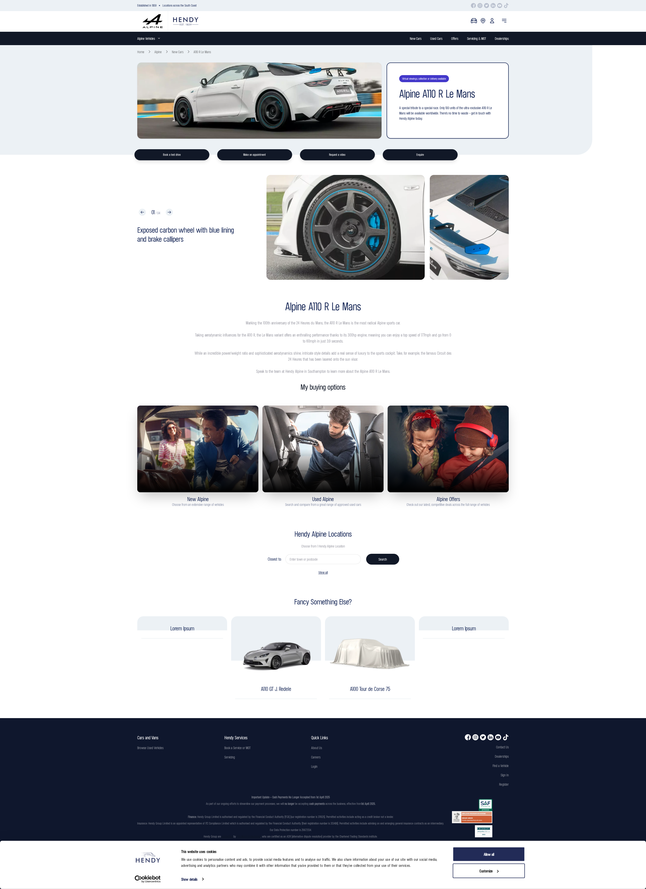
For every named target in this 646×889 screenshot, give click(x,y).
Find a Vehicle (501, 765)
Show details (189, 879)
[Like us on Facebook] (473, 5)
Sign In (505, 775)
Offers (454, 38)
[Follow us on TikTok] (506, 5)
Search (383, 559)
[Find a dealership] (483, 21)
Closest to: (274, 559)
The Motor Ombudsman (249, 836)
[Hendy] (185, 21)
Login (314, 766)
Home (140, 52)
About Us (316, 748)
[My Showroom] (473, 21)
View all (323, 572)
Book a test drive (172, 155)
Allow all (489, 854)
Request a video (337, 155)
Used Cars (436, 38)
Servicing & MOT (476, 38)
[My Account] (492, 21)
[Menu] (504, 21)
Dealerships (502, 38)
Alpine (158, 52)
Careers (315, 757)
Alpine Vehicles (146, 38)
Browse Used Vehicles (150, 748)
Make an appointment (254, 155)
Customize (486, 870)
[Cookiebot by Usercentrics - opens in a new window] (148, 879)
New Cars (415, 38)
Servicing (229, 757)
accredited (227, 836)
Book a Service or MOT (237, 748)
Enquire (420, 155)
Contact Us (502, 747)
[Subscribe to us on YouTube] (499, 5)
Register (504, 784)
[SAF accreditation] (472, 805)
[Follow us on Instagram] (479, 5)
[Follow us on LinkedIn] (493, 5)
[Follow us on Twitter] (486, 5)
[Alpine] (152, 21)
